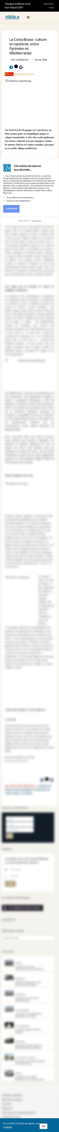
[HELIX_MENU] (28, 17)
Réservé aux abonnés (23, 74)
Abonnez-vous (49, 6)
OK (43, 1126)
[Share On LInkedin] (21, 67)
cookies (7, 1127)
